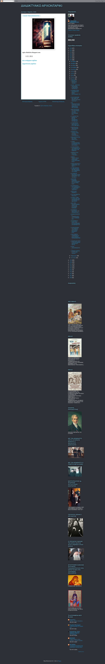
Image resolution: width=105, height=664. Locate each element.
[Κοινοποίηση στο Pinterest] (32, 56)
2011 (71, 275)
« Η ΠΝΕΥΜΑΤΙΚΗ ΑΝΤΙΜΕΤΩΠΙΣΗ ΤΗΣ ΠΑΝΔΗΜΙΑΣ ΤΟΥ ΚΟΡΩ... (75, 169)
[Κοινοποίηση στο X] (29, 56)
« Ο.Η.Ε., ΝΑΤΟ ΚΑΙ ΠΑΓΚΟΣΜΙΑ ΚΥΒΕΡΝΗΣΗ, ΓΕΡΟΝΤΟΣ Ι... (75, 86)
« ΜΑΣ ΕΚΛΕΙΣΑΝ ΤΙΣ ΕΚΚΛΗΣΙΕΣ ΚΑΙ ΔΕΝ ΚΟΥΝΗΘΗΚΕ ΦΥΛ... (74, 112)
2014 (71, 269)
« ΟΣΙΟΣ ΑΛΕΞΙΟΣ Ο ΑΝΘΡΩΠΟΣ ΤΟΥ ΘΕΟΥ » (75, 165)
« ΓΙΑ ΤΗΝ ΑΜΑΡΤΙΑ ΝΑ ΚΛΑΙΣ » (75, 195)
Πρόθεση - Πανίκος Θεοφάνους (76, 621)
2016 (71, 266)
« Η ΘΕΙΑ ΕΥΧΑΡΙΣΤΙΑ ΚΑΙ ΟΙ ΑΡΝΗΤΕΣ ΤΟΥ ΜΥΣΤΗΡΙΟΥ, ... (75, 143)
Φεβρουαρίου (74, 255)
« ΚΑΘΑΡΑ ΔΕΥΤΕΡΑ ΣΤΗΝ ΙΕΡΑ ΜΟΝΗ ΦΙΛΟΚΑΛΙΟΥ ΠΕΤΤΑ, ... (75, 242)
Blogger (59, 661)
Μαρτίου (73, 79)
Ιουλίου (72, 71)
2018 (71, 262)
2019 (71, 260)
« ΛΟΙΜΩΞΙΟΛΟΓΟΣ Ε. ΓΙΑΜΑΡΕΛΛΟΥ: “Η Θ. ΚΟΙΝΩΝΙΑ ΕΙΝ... (75, 216)
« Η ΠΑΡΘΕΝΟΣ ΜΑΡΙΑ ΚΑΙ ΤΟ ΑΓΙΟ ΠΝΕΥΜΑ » (74, 124)
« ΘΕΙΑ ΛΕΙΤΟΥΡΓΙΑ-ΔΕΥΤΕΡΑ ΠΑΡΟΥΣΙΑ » (75, 138)
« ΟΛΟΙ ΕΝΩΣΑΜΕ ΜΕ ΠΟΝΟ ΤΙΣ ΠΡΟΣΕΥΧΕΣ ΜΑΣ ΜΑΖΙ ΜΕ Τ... (75, 99)
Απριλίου (73, 77)
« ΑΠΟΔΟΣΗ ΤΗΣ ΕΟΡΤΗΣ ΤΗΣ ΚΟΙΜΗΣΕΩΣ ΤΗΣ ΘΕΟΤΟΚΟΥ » (76, 647)
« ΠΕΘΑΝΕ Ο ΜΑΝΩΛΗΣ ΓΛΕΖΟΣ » (73, 82)
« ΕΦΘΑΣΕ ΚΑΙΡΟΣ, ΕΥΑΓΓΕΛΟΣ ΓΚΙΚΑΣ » (75, 252)
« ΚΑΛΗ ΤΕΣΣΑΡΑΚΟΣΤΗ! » (75, 248)
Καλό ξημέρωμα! (73, 634)
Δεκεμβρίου (73, 61)
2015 (71, 267)
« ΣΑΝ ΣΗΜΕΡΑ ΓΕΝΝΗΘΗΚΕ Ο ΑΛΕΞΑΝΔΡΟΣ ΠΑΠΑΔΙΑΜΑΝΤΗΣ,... (75, 237)
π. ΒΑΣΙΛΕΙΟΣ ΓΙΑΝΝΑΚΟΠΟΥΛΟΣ (74, 21)
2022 (71, 56)
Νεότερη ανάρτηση (27, 101)
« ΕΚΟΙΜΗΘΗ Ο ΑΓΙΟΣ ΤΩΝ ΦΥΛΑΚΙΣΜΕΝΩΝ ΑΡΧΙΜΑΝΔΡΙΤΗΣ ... (75, 223)
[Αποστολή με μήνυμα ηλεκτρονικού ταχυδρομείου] (26, 56)
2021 (71, 57)
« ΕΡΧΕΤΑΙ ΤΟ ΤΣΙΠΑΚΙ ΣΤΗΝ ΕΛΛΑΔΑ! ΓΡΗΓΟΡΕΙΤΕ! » (74, 133)
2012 (71, 273)
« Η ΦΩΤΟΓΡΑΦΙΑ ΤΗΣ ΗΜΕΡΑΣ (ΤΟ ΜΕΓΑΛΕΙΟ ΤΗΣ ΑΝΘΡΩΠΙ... (75, 149)
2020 (71, 59)
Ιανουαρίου (73, 257)
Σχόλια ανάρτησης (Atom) (46, 105)
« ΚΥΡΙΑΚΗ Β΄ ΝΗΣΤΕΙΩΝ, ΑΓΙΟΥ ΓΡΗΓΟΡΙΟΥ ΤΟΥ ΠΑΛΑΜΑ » (75, 175)
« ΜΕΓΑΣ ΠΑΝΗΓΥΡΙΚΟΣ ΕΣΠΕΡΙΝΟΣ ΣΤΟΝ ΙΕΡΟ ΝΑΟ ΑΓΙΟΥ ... (75, 159)
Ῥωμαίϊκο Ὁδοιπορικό (75, 625)
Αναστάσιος (72, 619)
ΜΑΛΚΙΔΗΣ (72, 638)
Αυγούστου (73, 69)
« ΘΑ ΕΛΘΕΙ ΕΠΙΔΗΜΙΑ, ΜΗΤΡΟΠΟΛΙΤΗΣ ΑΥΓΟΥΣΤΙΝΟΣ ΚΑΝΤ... (75, 181)
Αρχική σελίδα (42, 101)
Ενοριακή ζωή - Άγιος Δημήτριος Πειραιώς (75, 632)
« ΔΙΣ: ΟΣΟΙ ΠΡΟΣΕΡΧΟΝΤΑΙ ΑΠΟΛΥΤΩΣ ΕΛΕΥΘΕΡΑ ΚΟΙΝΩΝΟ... (74, 205)
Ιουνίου (72, 73)
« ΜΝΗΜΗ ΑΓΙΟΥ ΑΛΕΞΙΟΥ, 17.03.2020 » (74, 154)
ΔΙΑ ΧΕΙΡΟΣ (72, 644)
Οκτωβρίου (73, 65)
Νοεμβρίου (73, 63)
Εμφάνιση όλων (81, 651)
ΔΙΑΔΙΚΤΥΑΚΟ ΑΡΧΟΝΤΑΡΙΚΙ (41, 5)
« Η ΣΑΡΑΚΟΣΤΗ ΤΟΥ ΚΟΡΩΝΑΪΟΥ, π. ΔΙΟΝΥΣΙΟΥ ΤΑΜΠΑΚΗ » (75, 187)
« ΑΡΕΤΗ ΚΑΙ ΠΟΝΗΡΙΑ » (73, 192)
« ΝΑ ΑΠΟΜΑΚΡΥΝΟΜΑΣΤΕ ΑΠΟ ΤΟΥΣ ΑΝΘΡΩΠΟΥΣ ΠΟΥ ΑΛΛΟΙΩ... (75, 105)
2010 (71, 277)
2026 (71, 48)
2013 (71, 271)
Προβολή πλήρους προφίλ (74, 30)
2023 (71, 54)
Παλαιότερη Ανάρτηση (58, 101)
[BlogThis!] (27, 56)
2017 (71, 264)
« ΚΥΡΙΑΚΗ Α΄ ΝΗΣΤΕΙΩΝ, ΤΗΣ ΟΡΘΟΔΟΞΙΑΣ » (74, 211)
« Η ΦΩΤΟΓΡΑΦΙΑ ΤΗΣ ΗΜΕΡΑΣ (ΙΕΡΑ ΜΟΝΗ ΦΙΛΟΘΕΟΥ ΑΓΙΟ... (74, 230)
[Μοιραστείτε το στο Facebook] (30, 56)
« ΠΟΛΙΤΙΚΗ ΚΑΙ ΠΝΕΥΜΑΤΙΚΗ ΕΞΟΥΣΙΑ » (74, 128)
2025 (71, 50)
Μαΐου (72, 75)
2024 (71, 52)
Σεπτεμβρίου (74, 67)
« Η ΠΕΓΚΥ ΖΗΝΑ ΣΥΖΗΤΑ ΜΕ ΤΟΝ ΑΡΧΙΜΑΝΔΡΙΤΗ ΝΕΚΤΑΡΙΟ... (75, 199)
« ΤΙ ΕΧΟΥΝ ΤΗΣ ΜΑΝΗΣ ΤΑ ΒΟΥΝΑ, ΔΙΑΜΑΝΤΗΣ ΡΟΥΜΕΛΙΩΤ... (74, 119)
